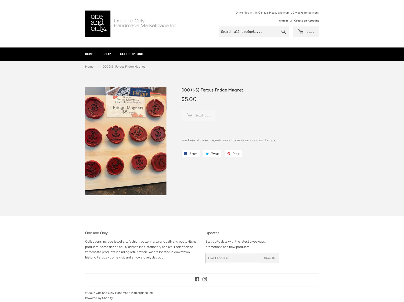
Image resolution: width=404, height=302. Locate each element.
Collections (131, 54)
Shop (107, 54)
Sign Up (270, 258)
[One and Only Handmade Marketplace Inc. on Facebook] (197, 280)
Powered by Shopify (99, 298)
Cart (309, 31)
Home (89, 54)
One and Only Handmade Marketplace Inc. (124, 293)
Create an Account (306, 20)
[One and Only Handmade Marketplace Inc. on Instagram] (204, 280)
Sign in (283, 20)
